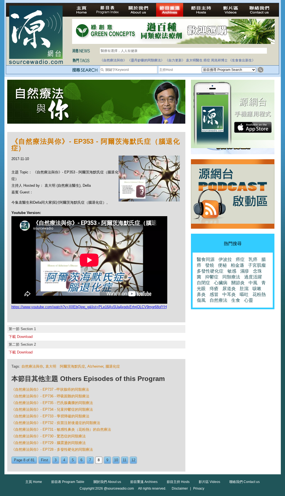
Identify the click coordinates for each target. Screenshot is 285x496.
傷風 (201, 300)
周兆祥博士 (219, 60)
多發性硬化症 (210, 271)
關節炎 (238, 282)
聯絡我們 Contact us (244, 482)
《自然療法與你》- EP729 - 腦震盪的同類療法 (48, 443)
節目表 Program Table (67, 482)
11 (124, 460)
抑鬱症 (211, 277)
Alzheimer (95, 366)
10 (116, 460)
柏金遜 (237, 265)
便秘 (222, 265)
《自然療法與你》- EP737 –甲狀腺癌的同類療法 (50, 389)
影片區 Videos (209, 482)
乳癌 (253, 259)
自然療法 (218, 300)
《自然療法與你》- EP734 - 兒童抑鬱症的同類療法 (52, 409)
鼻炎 (201, 294)
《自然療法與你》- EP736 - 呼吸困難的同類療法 (50, 396)
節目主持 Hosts (178, 482)
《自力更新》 (175, 60)
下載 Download (21, 337)
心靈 (248, 300)
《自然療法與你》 (113, 60)
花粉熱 (259, 294)
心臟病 (220, 282)
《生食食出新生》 (242, 60)
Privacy (198, 488)
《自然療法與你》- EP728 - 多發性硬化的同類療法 (52, 449)
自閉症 (203, 282)
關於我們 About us (107, 482)
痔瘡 (214, 288)
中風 (253, 282)
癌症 (206, 60)
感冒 (214, 294)
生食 (235, 300)
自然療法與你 (32, 366)
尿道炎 (229, 288)
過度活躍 (253, 277)
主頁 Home (33, 482)
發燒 (209, 265)
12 (133, 460)
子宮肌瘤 (257, 265)
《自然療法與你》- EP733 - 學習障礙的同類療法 (50, 416)
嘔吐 (244, 294)
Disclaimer (180, 488)
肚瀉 (244, 288)
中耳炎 (229, 294)
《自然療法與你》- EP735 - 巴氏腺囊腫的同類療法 (52, 403)
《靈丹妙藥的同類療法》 (145, 60)
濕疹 (244, 271)
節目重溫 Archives (144, 482)
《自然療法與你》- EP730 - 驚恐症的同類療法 (48, 436)
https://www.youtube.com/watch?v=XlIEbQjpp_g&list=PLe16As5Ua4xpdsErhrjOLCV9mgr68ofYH (89, 307)
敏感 (231, 271)
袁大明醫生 (194, 60)
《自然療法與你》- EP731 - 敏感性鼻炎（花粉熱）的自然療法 (61, 429)
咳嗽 (256, 288)
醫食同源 (206, 259)
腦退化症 (112, 366)
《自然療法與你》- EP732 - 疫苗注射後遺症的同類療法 (55, 423)
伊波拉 (225, 259)
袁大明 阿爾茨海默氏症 (65, 366)
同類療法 (231, 277)
